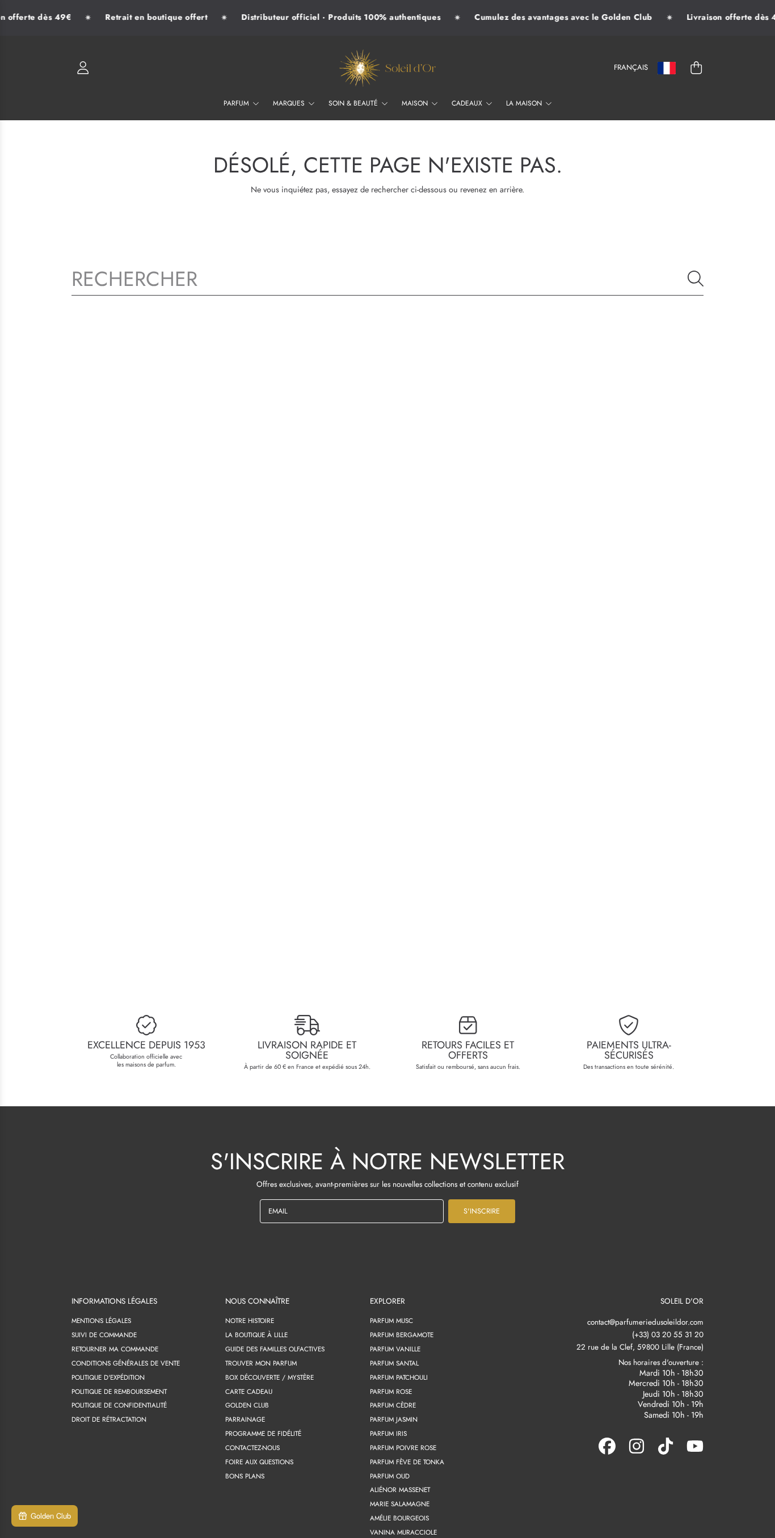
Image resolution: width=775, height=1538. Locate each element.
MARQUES (290, 103)
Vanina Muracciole (403, 1532)
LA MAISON (525, 103)
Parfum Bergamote (401, 1334)
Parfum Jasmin (394, 1419)
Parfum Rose (391, 1391)
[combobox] (387, 279)
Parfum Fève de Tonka (407, 1462)
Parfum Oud (390, 1476)
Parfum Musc (391, 1320)
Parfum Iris (388, 1433)
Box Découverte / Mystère (269, 1377)
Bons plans (244, 1476)
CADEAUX (468, 103)
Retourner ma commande (114, 1349)
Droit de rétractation (108, 1419)
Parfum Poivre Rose (403, 1447)
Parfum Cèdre (393, 1405)
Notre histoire (249, 1320)
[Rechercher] (695, 278)
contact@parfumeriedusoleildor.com (645, 1322)
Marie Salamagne (399, 1503)
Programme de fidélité (263, 1433)
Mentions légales (101, 1320)
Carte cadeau (248, 1391)
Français (631, 67)
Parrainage (245, 1419)
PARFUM (237, 103)
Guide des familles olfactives (275, 1349)
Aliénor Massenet (400, 1489)
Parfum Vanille (395, 1349)
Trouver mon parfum (261, 1363)
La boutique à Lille (256, 1334)
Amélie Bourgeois (399, 1518)
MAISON (416, 103)
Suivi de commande (104, 1334)
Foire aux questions (259, 1462)
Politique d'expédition (108, 1377)
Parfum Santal (394, 1363)
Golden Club (247, 1405)
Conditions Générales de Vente (125, 1363)
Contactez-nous (252, 1447)
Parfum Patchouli (399, 1377)
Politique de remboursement (119, 1391)
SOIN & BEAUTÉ (354, 103)
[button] (696, 68)
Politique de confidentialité (119, 1405)
